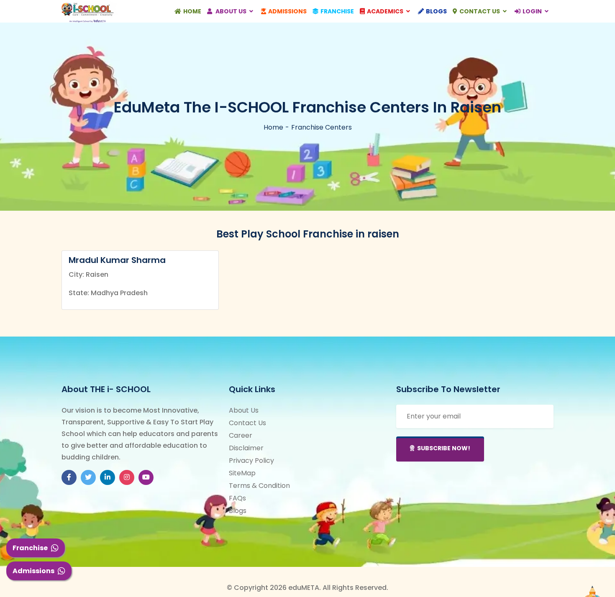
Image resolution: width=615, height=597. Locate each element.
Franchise (30, 548)
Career (240, 435)
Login (533, 11)
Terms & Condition (259, 485)
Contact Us (480, 11)
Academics (386, 11)
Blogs (436, 11)
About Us (231, 11)
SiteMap (242, 473)
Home (192, 11)
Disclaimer (246, 448)
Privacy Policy (251, 460)
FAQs (237, 498)
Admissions (33, 571)
